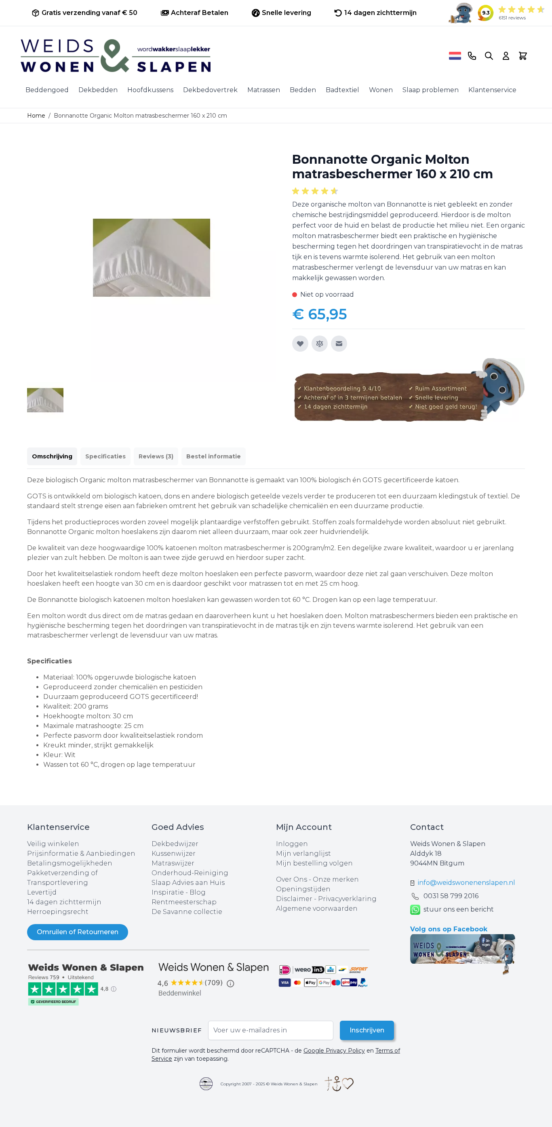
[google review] (214, 979)
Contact (427, 827)
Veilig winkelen (53, 844)
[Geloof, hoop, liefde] (339, 1084)
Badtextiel (342, 90)
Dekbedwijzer (175, 844)
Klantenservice (492, 90)
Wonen (381, 90)
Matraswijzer (173, 863)
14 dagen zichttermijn (64, 902)
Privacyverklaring (347, 899)
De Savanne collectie (187, 912)
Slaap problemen (430, 90)
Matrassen (263, 90)
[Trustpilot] (89, 983)
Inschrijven (367, 1030)
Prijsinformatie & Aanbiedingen (81, 853)
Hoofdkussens (150, 90)
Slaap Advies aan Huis (188, 882)
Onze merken (336, 879)
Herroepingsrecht (57, 912)
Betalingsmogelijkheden (69, 863)
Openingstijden (303, 889)
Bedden (303, 90)
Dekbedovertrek (210, 90)
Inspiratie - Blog (179, 892)
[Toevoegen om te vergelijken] (320, 344)
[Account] (505, 55)
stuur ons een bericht (458, 909)
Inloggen (292, 844)
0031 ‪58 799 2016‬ (450, 896)
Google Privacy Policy (334, 1050)
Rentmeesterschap (184, 902)
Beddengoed (47, 90)
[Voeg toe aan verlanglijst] (300, 344)
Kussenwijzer (174, 853)
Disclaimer (295, 899)
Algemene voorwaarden (317, 908)
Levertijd (42, 892)
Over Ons (291, 879)
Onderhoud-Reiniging (190, 873)
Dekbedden (98, 90)
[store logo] (232, 55)
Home (36, 115)
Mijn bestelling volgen (314, 863)
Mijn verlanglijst (303, 853)
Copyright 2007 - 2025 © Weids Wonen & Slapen (269, 1084)
